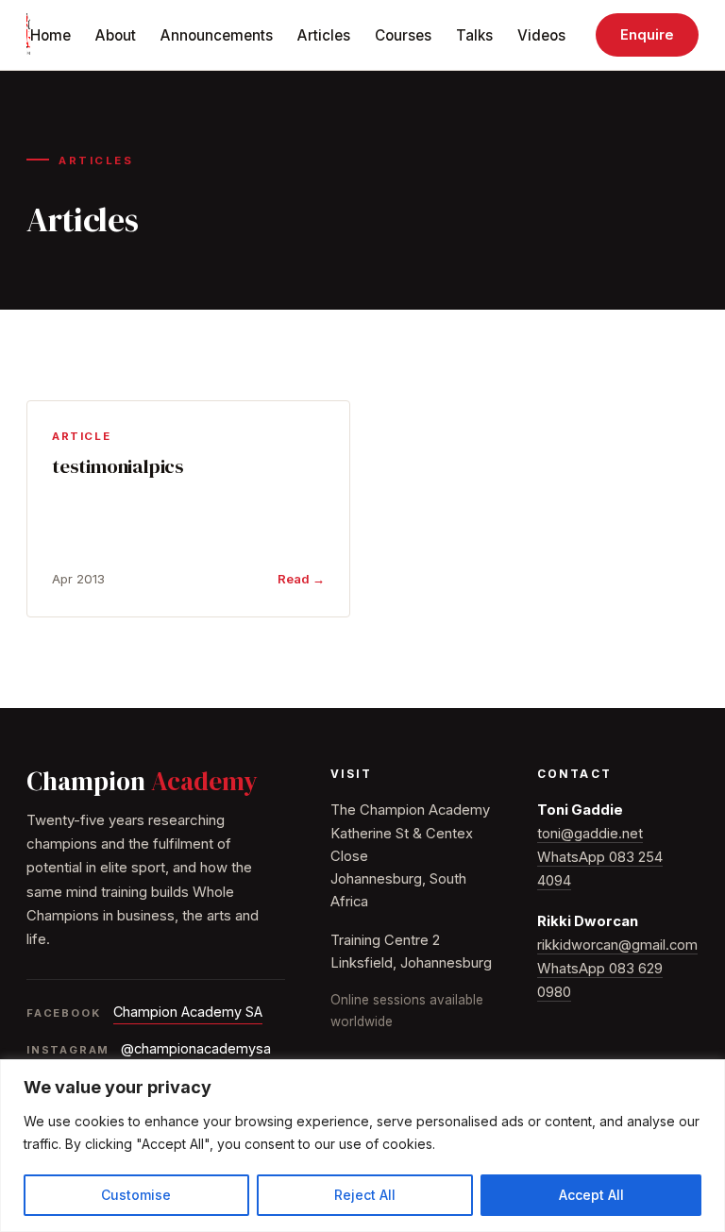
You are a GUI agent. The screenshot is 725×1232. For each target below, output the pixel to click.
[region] (362, 1145)
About (115, 35)
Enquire (647, 34)
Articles (323, 35)
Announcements (216, 35)
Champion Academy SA (187, 1012)
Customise (136, 1195)
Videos (541, 35)
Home (50, 35)
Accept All (591, 1195)
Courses (403, 35)
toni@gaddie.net (590, 833)
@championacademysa (196, 1048)
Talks (474, 35)
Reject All (365, 1195)
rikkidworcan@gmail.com (617, 945)
